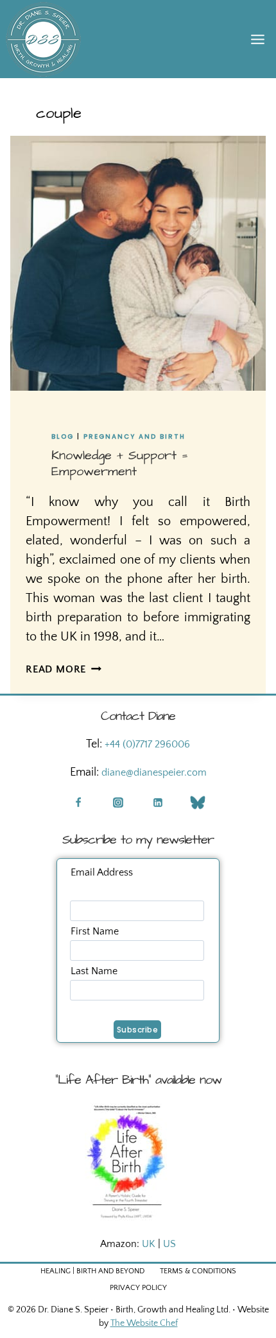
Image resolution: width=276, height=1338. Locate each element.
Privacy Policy (138, 1288)
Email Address (102, 872)
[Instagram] (118, 802)
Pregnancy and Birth (134, 436)
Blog (62, 436)
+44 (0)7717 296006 (147, 744)
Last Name (94, 971)
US (169, 1244)
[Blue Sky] (197, 802)
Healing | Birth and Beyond (92, 1271)
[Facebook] (78, 802)
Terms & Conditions (198, 1271)
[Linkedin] (158, 802)
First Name (95, 931)
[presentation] (138, 263)
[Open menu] (257, 39)
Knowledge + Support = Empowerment (119, 463)
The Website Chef (144, 1323)
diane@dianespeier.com (154, 772)
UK (148, 1244)
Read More (63, 669)
